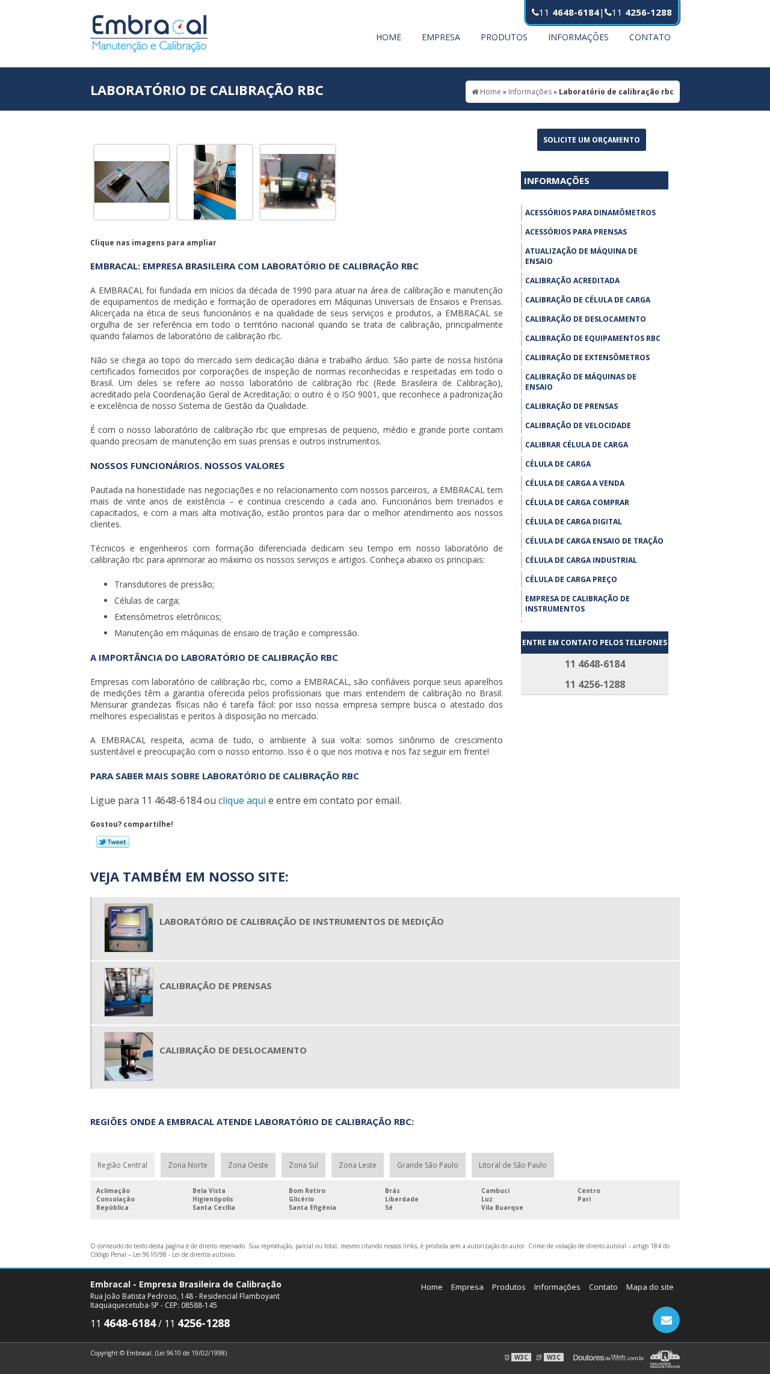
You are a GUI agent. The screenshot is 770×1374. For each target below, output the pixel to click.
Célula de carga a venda (574, 483)
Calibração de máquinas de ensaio (580, 382)
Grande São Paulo (427, 1165)
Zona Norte (188, 1165)
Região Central (122, 1165)
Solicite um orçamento (591, 140)
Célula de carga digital (573, 522)
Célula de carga (558, 464)
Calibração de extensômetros (587, 357)
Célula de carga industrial (581, 560)
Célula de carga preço (571, 579)
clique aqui (242, 800)
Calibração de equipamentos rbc (593, 338)
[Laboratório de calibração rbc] (131, 181)
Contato (650, 37)
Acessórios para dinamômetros (590, 212)
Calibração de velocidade (578, 425)
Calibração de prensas (571, 406)
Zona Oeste (248, 1165)
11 (569, 12)
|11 (635, 12)
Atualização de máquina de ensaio (581, 256)
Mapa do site (650, 1286)
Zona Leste (358, 1165)
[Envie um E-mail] (666, 1320)
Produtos (504, 37)
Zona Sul (303, 1165)
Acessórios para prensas (576, 232)
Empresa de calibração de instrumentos (577, 603)
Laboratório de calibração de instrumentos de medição (301, 921)
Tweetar (112, 842)
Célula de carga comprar (577, 502)
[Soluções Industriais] (665, 1357)
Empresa (441, 37)
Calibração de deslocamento (585, 319)
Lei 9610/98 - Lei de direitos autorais (184, 1254)
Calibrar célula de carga (576, 445)
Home (388, 37)
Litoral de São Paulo (513, 1165)
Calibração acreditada (572, 280)
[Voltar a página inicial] (149, 32)
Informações (578, 37)
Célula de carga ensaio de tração (594, 541)
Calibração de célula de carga (587, 300)
